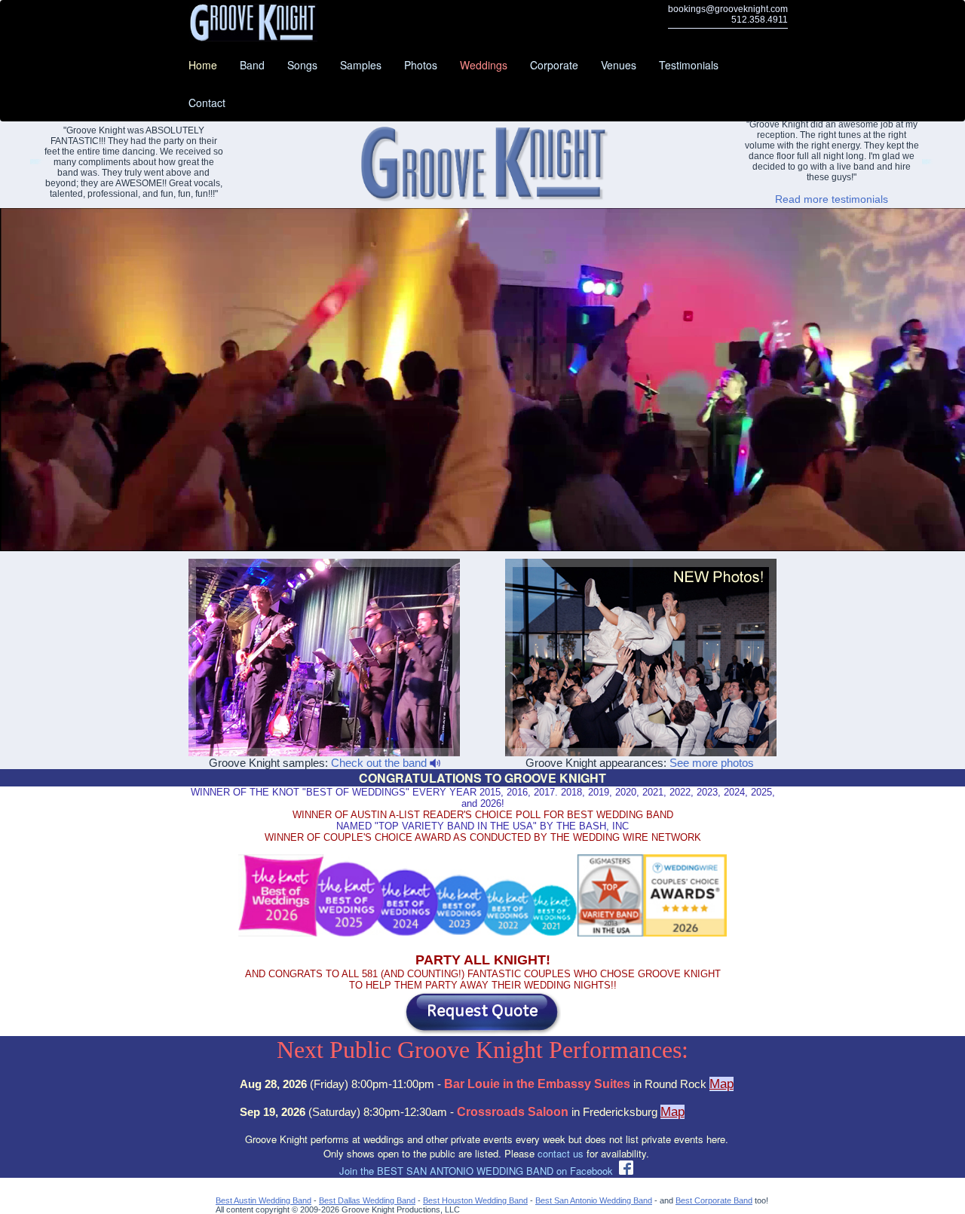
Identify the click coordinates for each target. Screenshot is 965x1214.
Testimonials (688, 64)
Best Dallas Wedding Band (367, 1200)
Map (721, 1084)
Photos (420, 64)
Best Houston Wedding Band (475, 1200)
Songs (302, 64)
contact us (561, 1153)
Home (202, 64)
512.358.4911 (759, 19)
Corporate (554, 64)
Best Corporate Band (714, 1200)
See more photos (711, 762)
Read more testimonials (831, 199)
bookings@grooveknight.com (728, 9)
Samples (360, 64)
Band (252, 64)
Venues (618, 64)
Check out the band (380, 762)
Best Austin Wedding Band (263, 1200)
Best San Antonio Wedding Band (593, 1200)
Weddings (483, 64)
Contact (206, 102)
